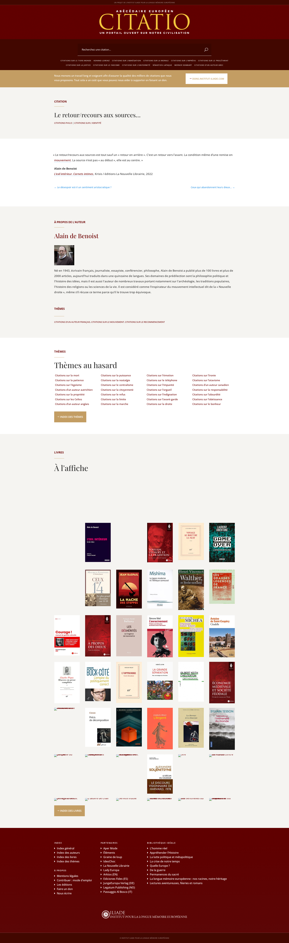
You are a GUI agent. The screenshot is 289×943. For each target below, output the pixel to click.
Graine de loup (112, 857)
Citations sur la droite (159, 404)
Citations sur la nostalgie (115, 380)
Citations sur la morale (156, 60)
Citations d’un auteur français (72, 321)
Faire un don (65, 889)
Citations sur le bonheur (206, 404)
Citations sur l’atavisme (206, 380)
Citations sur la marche (114, 404)
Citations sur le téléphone (162, 380)
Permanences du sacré (164, 874)
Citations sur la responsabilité (210, 389)
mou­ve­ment (62, 160)
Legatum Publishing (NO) (119, 887)
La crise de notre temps (165, 861)
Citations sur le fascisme (106, 65)
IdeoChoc (109, 861)
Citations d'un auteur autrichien (74, 389)
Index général (65, 848)
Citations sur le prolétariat (213, 60)
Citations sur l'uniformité (136, 65)
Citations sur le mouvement (107, 321)
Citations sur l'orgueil (159, 389)
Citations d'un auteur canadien (210, 385)
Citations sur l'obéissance (207, 399)
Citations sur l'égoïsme (68, 385)
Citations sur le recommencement (145, 321)
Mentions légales (67, 876)
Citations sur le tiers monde (76, 60)
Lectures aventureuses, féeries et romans (176, 883)
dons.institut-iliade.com (208, 78)
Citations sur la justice (78, 65)
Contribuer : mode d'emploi (74, 880)
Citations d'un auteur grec (208, 65)
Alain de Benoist (76, 236)
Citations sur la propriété (70, 394)
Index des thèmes (71, 416)
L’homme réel (158, 848)
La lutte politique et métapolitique (171, 857)
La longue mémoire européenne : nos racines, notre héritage (188, 879)
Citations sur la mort (67, 375)
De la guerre (157, 870)
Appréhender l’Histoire (164, 853)
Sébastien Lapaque (162, 65)
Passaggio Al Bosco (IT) (117, 892)
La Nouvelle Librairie (116, 866)
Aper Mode (110, 848)
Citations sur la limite (113, 399)
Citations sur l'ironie (204, 375)
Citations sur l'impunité (160, 385)
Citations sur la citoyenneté (117, 389)
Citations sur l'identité (87, 122)
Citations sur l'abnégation (126, 60)
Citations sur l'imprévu (183, 60)
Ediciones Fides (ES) (115, 879)
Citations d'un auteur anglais (72, 404)
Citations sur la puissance (116, 375)
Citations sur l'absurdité (206, 394)
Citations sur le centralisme (117, 385)
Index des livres (70, 810)
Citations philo (63, 122)
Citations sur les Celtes (68, 399)
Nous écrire (64, 893)
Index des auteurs (68, 853)
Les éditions (64, 884)
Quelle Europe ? (160, 866)
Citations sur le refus (113, 394)
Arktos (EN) (110, 874)
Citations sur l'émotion (160, 375)
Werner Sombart (183, 65)
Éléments (109, 853)
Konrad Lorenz (102, 60)
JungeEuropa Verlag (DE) (118, 883)
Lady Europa (111, 870)
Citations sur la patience (69, 380)
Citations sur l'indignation (162, 394)
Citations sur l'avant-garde (162, 399)
